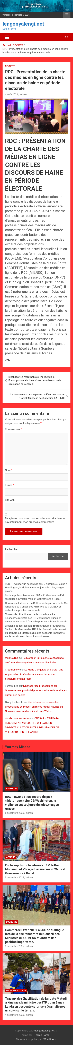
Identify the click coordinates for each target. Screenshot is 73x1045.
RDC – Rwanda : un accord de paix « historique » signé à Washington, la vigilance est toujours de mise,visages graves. (36, 587)
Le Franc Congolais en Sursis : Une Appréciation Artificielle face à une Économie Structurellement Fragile (34, 674)
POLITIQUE (11, 788)
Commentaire (13, 429)
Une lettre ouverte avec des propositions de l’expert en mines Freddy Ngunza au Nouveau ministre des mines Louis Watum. (34, 707)
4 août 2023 (11, 94)
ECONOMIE (11, 922)
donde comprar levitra (17, 718)
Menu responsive (66, 15)
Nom (8, 470)
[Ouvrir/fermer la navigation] (7, 37)
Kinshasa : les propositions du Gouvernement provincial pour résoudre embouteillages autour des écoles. (36, 690)
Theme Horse (41, 1035)
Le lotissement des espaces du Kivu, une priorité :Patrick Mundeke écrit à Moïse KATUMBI (38, 396)
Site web (10, 500)
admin (23, 94)
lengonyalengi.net (23, 24)
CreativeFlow (12, 669)
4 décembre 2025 (14, 1015)
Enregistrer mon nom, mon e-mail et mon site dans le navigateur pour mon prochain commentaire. (35, 520)
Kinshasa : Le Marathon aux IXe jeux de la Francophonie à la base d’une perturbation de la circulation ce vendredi (34, 380)
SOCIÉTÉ (10, 66)
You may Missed (17, 747)
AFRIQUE (10, 857)
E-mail (9, 485)
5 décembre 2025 (14, 813)
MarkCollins (11, 657)
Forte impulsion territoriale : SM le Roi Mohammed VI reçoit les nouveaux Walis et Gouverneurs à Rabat (35, 869)
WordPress (49, 1039)
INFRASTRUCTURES (16, 990)
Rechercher (11, 549)
